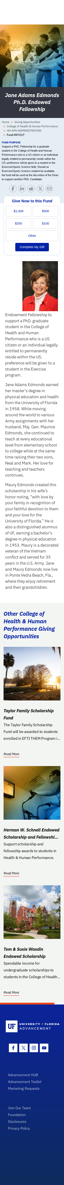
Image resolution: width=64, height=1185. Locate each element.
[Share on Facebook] (13, 189)
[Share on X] (41, 189)
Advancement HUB (23, 1074)
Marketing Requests (24, 1088)
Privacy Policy (19, 1128)
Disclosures (17, 1121)
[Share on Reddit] (31, 189)
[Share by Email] (50, 189)
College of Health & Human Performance (32, 126)
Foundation (17, 1114)
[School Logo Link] (30, 1026)
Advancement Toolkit (24, 1081)
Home (5, 122)
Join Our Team (19, 1107)
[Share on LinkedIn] (22, 189)
